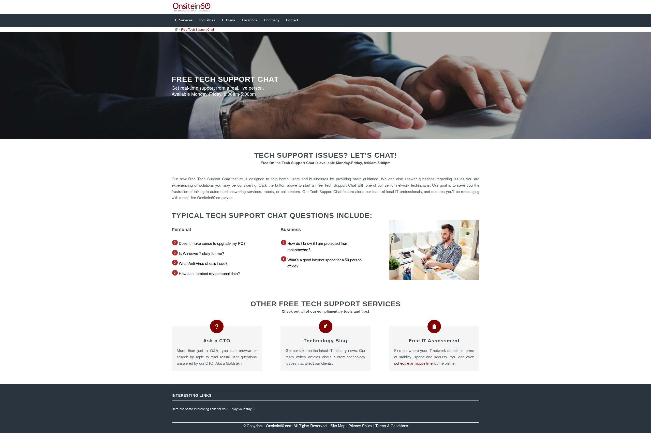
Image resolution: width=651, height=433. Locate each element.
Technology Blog (325, 340)
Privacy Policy (360, 425)
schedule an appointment (415, 363)
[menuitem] (184, 20)
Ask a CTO (216, 340)
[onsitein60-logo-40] (192, 7)
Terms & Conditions (391, 425)
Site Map (338, 425)
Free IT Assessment (434, 340)
